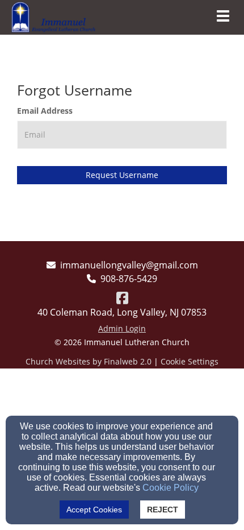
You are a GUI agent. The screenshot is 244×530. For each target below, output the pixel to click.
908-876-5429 (128, 278)
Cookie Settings (189, 361)
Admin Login (122, 328)
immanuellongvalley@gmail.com (129, 265)
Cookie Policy (170, 487)
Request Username (122, 174)
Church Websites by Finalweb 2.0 (89, 361)
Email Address (45, 110)
